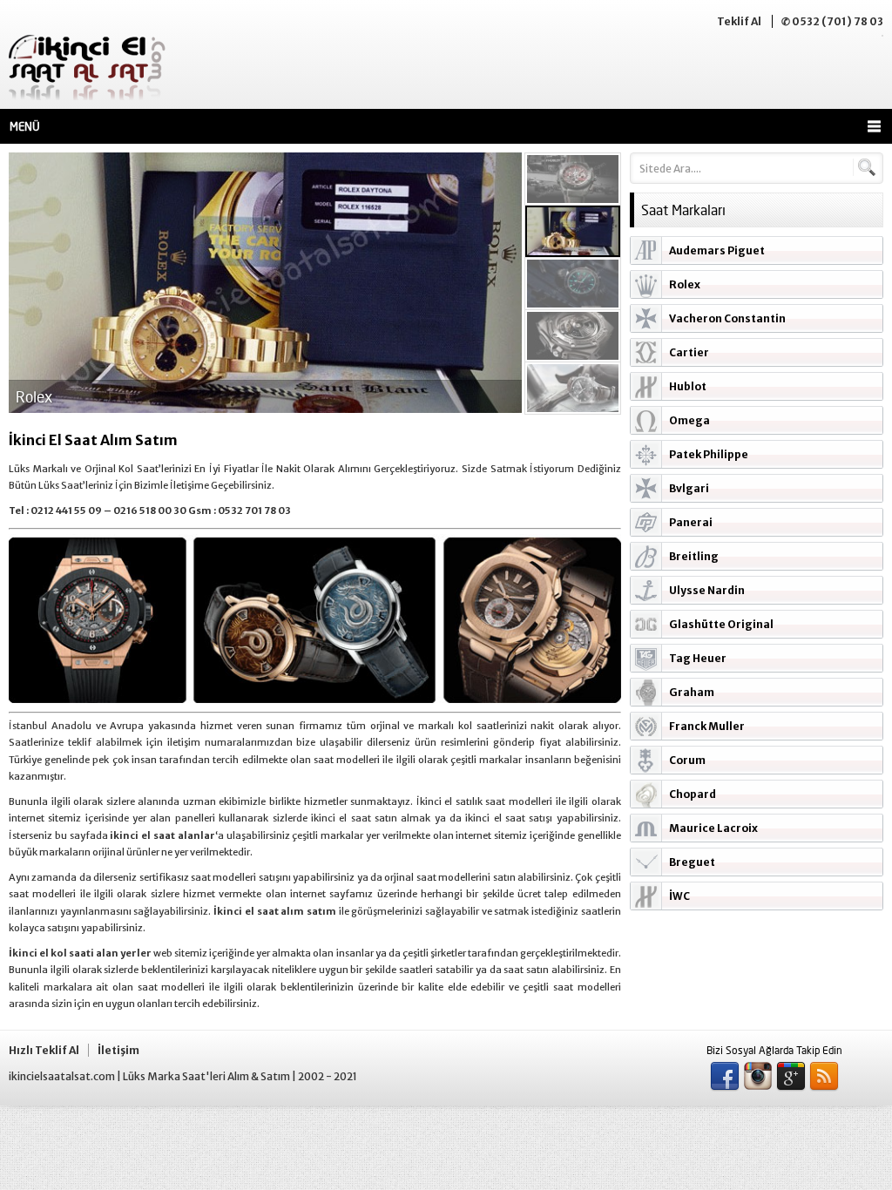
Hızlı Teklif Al (44, 1050)
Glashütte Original (721, 624)
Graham (691, 692)
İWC (679, 896)
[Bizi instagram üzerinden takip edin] (758, 1077)
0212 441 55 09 (66, 510)
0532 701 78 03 (254, 510)
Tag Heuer (697, 658)
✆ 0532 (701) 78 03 (832, 21)
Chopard (692, 794)
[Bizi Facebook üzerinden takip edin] (725, 1077)
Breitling (694, 556)
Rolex (684, 284)
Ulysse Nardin (707, 590)
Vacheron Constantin (727, 318)
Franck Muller (707, 726)
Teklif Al (739, 21)
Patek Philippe (708, 454)
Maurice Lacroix (713, 828)
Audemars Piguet (717, 250)
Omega (689, 420)
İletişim (118, 1050)
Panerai (691, 522)
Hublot (687, 386)
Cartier (689, 352)
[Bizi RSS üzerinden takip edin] (824, 1077)
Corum (687, 760)
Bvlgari (689, 488)
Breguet (692, 862)
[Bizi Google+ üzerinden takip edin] (791, 1077)
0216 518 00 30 (149, 510)
